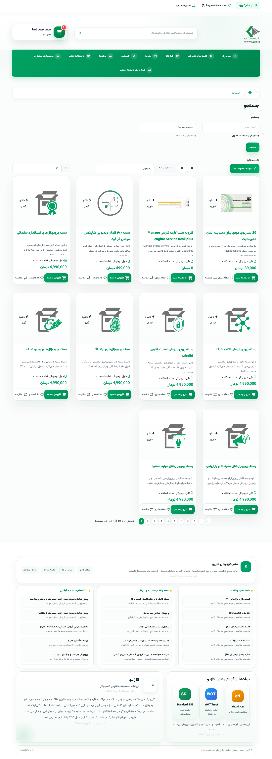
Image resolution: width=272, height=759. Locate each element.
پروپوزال (226, 56)
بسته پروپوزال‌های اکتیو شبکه (236, 349)
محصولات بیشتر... (44, 56)
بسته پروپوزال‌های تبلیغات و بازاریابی (231, 466)
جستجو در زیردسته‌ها (186, 136)
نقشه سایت (49, 570)
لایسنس (125, 56)
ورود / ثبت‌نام (29, 570)
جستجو (236, 93)
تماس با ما (67, 570)
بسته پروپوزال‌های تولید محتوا (172, 466)
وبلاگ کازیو (85, 570)
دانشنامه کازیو (76, 56)
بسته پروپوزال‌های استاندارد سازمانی (42, 232)
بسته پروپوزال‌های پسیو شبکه (46, 349)
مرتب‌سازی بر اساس (165, 168)
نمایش (66, 168)
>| (208, 521)
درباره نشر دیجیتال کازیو (132, 70)
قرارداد (169, 56)
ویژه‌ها (102, 56)
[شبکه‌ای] (182, 168)
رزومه (148, 56)
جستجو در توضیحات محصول (245, 136)
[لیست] (192, 168)
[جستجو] (80, 33)
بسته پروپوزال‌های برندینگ (112, 349)
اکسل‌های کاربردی (197, 56)
